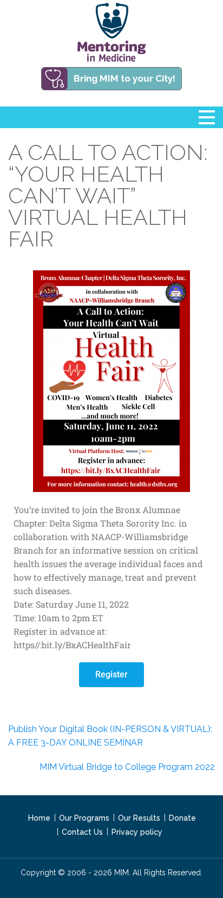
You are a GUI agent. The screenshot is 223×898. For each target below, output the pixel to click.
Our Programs (84, 818)
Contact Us (82, 832)
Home (39, 818)
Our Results (139, 818)
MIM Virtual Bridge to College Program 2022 (127, 767)
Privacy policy (137, 832)
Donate (182, 818)
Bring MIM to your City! (124, 78)
